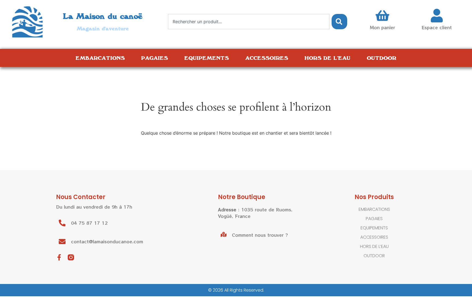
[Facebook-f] (59, 257)
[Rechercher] (339, 21)
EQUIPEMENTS (206, 58)
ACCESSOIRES (266, 58)
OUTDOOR (381, 58)
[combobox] (248, 21)
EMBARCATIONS (100, 58)
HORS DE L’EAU (327, 58)
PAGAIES (154, 58)
